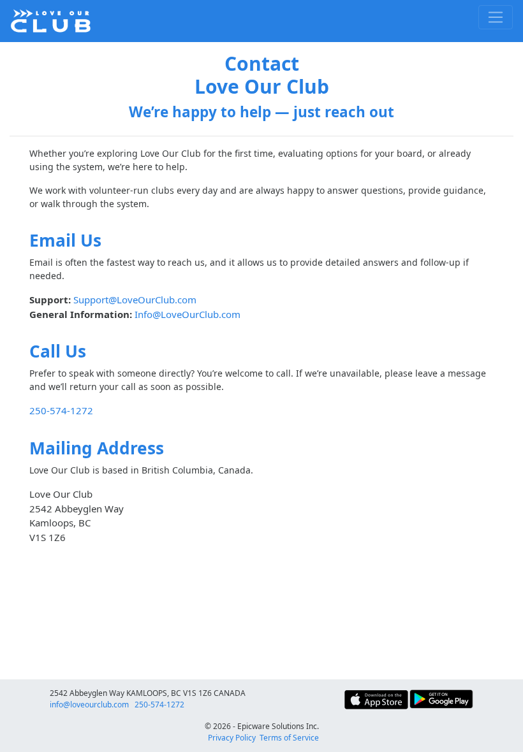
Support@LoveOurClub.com (134, 299)
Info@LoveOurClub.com (187, 314)
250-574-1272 (159, 704)
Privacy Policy (232, 737)
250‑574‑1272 (61, 410)
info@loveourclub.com (89, 704)
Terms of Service (289, 737)
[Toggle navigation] (495, 17)
